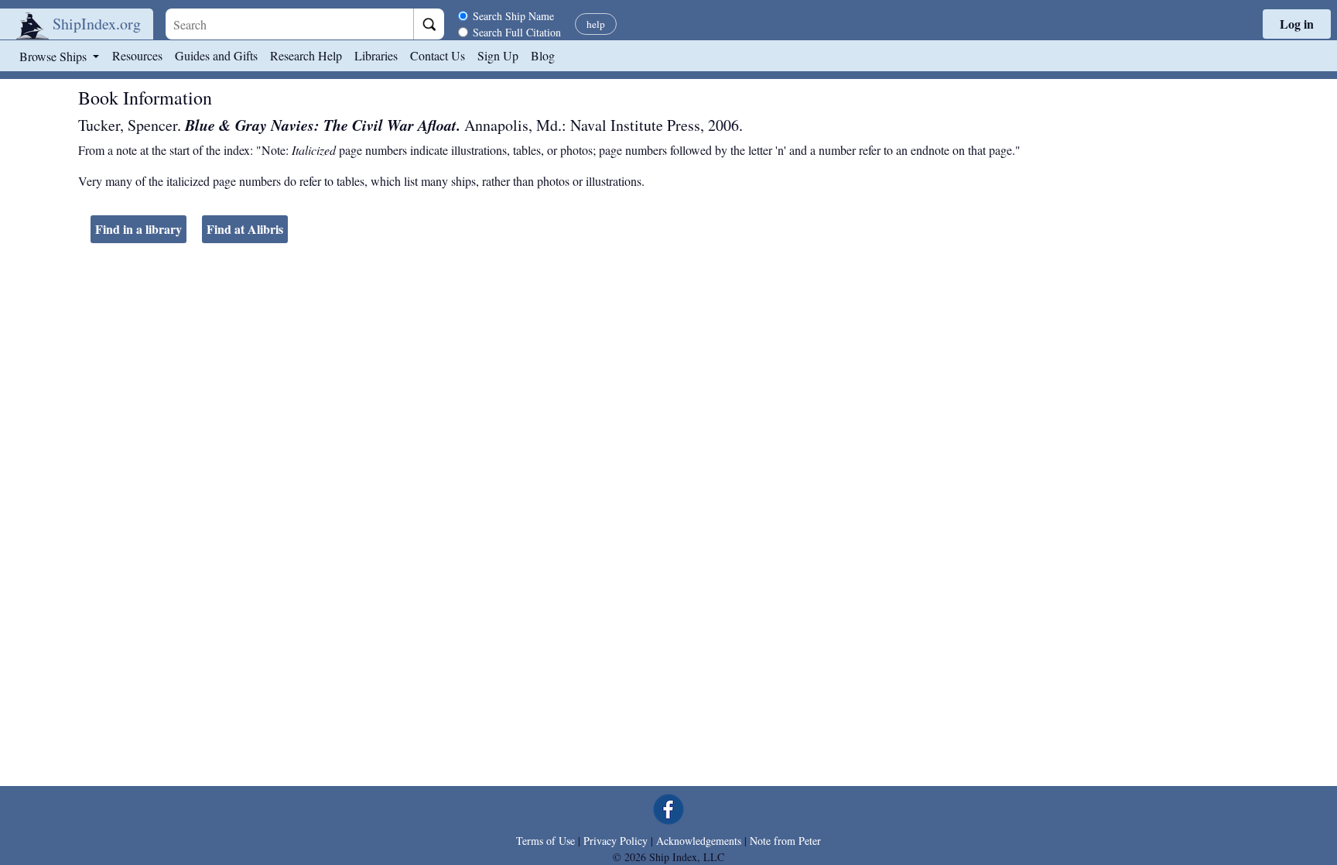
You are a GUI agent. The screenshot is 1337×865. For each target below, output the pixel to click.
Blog (543, 55)
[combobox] (289, 24)
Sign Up (497, 55)
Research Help (306, 55)
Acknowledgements (698, 840)
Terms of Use (545, 840)
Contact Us (437, 55)
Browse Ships (54, 56)
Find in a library (138, 229)
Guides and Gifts (216, 55)
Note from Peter (785, 840)
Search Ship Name (513, 16)
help (595, 24)
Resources (137, 55)
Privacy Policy (615, 840)
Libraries (376, 55)
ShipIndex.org (97, 23)
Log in (1297, 24)
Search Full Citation (517, 32)
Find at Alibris (245, 229)
